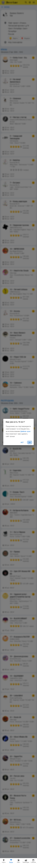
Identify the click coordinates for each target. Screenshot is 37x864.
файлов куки (25, 431)
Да (29, 442)
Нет (22, 442)
